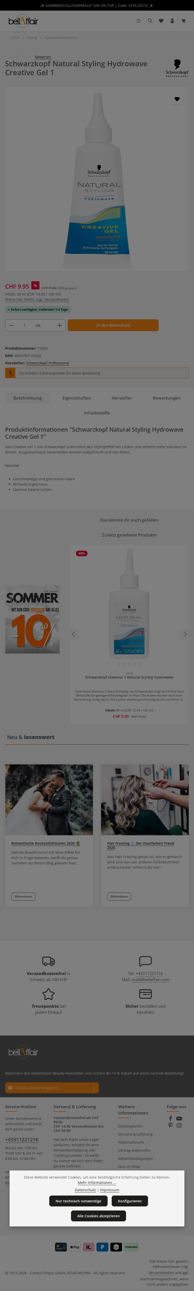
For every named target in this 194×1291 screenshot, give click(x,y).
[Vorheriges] (73, 634)
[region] (97, 179)
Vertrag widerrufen (134, 1150)
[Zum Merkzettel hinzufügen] (177, 99)
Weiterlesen (23, 896)
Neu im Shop (129, 1166)
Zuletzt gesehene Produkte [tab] (129, 535)
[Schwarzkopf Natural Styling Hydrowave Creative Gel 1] (97, 179)
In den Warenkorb (113, 325)
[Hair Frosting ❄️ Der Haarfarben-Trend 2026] (145, 799)
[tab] (27, 397)
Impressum (109, 1189)
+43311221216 (149, 973)
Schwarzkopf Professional (47, 363)
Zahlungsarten (130, 1126)
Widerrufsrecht (131, 1142)
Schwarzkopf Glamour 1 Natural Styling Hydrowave (129, 677)
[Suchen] (150, 21)
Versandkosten (161, 1272)
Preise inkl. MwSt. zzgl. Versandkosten (37, 299)
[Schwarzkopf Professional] (177, 68)
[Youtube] (179, 1120)
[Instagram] (179, 1126)
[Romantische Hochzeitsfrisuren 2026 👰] (49, 799)
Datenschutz (85, 1189)
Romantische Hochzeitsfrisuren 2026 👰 (45, 843)
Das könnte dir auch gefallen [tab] (129, 520)
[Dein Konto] (172, 21)
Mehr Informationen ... (97, 1182)
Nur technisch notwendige (78, 1201)
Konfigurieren (130, 1201)
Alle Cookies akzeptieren (98, 1216)
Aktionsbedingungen (135, 1158)
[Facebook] (171, 1120)
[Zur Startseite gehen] (23, 21)
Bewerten (43, 56)
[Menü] (139, 21)
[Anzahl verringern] (11, 325)
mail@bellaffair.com (150, 979)
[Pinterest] (171, 1126)
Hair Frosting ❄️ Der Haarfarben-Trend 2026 (140, 845)
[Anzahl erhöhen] (60, 325)
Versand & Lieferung (135, 1134)
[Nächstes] (185, 634)
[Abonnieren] (94, 1087)
